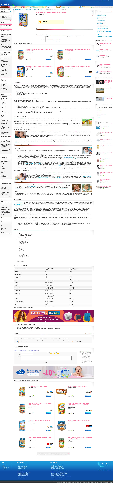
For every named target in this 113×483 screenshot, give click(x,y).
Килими (2, 74)
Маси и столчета (4, 64)
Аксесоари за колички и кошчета (5, 36)
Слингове (2, 42)
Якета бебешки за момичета (4, 208)
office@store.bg (108, 470)
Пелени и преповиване (5, 138)
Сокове (2, 117)
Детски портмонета (101, 20)
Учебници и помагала (101, 14)
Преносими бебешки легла (6, 47)
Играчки (2, 173)
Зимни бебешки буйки (5, 86)
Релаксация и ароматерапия (3, 188)
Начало (4, 463)
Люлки (2, 172)
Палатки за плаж (4, 48)
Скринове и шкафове (5, 61)
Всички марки (8, 233)
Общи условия (102, 481)
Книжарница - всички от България (24, 463)
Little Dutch (99, 117)
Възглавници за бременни (6, 183)
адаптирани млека (32, 186)
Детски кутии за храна (101, 21)
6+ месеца (3, 106)
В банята (2, 142)
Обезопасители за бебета (5, 209)
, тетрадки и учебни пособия (24, 472)
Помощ (4, 469)
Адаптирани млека (4, 98)
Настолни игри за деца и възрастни (23, 464)
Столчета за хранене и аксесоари (5, 133)
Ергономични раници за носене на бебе (5, 41)
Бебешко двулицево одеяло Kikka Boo (57, 466)
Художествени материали (22, 467)
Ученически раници (101, 15)
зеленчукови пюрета (19, 188)
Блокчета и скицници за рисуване (104, 31)
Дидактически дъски (5, 71)
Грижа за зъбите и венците (6, 149)
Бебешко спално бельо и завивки (5, 56)
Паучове (2, 110)
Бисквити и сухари (4, 113)
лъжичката (52, 172)
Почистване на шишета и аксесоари (5, 128)
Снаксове (2, 115)
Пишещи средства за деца (102, 26)
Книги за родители (4, 194)
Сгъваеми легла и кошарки (6, 46)
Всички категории (7, 196)
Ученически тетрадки (101, 25)
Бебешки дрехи (3, 82)
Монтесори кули (4, 69)
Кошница (4, 466)
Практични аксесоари (5, 189)
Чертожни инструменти (102, 29)
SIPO (1, 221)
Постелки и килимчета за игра (5, 162)
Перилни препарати (4, 140)
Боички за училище (101, 33)
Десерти (2, 116)
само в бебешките (4, 17)
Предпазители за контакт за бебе (5, 205)
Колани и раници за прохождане (4, 168)
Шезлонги (2, 171)
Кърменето (76, 131)
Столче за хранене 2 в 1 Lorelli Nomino (57, 469)
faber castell (99, 112)
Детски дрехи (3, 84)
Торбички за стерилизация (6, 129)
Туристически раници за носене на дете (5, 44)
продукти (21, 468)
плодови (39, 177)
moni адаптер (99, 110)
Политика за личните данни (109, 481)
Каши (30, 9)
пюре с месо (23, 191)
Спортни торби (100, 18)
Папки (98, 34)
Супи (2, 111)
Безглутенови (39, 9)
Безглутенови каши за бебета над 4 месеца (54, 39)
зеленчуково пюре (29, 163)
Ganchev (47, 38)
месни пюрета (86, 167)
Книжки (2, 175)
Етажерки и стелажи (4, 62)
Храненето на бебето (18, 118)
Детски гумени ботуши (5, 89)
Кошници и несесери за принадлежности (5, 146)
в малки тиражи (23, 475)
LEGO (2, 226)
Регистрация (5, 468)
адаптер (98, 111)
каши (34, 141)
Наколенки (3, 169)
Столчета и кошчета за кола (6, 34)
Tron (1, 220)
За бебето (4, 7)
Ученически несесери (101, 17)
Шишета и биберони (4, 122)
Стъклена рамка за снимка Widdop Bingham (58, 475)
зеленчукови (45, 177)
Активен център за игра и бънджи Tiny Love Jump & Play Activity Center (62, 478)
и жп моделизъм (23, 473)
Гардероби (3, 60)
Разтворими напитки (5, 120)
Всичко (23, 474)
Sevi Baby (2, 229)
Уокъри (2, 166)
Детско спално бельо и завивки (5, 58)
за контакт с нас (106, 469)
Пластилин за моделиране (102, 28)
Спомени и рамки (4, 176)
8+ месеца (3, 107)
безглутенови (84, 158)
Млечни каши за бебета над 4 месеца (53, 41)
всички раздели (4, 16)
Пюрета (2, 108)
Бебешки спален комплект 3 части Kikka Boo (58, 477)
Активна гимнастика (4, 160)
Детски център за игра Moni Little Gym (57, 464)
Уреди (2, 126)
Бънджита (2, 163)
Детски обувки (3, 88)
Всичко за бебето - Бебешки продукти (24, 470)
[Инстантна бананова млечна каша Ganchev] (23, 20)
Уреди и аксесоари (4, 150)
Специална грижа (4, 151)
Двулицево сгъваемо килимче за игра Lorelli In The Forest (60, 470)
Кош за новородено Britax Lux (56, 463)
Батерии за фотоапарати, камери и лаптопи (25, 478)
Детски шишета (100, 23)
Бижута (2, 191)
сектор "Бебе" (104, 104)
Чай (2, 119)
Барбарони (3, 67)
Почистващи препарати (5, 141)
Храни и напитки (25, 9)
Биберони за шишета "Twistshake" (5, 214)
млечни (73, 158)
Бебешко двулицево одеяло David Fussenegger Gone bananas (60, 476)
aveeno (98, 108)
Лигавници (3, 124)
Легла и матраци (4, 54)
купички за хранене (68, 157)
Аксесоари (2, 91)
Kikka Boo (2, 222)
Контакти (4, 464)
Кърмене (2, 182)
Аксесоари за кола (4, 37)
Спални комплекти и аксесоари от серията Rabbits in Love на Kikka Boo (6, 211)
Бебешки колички (4, 33)
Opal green (99, 114)
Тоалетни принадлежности (6, 144)
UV (97, 116)
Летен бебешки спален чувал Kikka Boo (57, 467)
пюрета (16, 142)
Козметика (3, 147)
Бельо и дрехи (3, 184)
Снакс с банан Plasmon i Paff (55, 465)
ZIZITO (2, 201)
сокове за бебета (58, 165)
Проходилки (3, 164)
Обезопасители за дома (5, 75)
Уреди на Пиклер (4, 70)
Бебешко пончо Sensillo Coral (55, 471)
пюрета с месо (58, 177)
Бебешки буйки (3, 85)
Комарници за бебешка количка (5, 203)
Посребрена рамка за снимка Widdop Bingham (58, 472)
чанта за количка (100, 115)
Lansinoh (2, 232)
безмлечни (77, 158)
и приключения (22, 476)
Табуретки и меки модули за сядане (5, 66)
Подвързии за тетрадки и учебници (104, 36)
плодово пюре (38, 163)
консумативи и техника (22, 466)
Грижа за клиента (104, 0)
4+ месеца (34, 9)
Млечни (3, 102)
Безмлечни (4, 103)
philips (98, 109)
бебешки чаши (88, 165)
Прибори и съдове (4, 123)
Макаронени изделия (5, 112)
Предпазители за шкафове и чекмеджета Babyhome (59, 473)
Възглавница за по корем (101, 113)
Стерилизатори (4, 131)
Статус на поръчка (6, 467)
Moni (1, 225)
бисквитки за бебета (63, 188)
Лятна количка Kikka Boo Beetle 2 (56, 474)
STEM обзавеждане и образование (23, 471)
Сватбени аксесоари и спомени (5, 193)
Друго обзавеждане (4, 73)
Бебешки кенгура (4, 39)
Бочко (2, 230)
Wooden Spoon (3, 228)
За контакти (110, 0)
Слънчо (2, 224)
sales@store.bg (108, 470)
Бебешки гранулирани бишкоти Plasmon (57, 468)
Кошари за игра (4, 157)
